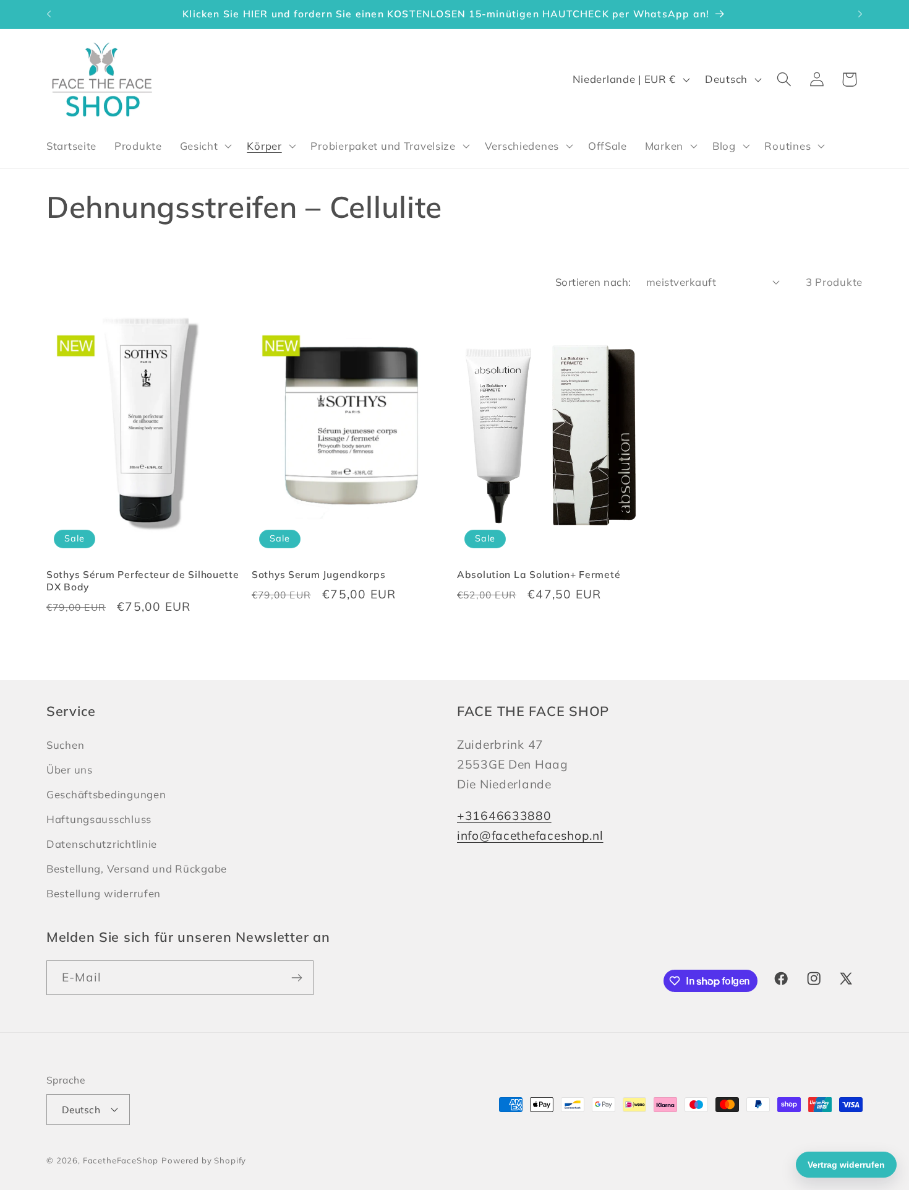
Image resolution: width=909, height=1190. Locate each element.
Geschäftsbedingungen (106, 794)
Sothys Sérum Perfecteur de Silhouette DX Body (142, 580)
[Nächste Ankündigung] (860, 14)
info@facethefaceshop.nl (530, 835)
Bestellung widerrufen (103, 893)
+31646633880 (504, 815)
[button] (204, 146)
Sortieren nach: (593, 281)
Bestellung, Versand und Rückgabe (136, 868)
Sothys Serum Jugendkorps (318, 574)
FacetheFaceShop (121, 1160)
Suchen (65, 744)
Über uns (69, 769)
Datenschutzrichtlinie (101, 843)
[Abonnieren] (296, 977)
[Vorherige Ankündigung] (48, 14)
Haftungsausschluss (99, 819)
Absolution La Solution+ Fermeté (538, 574)
